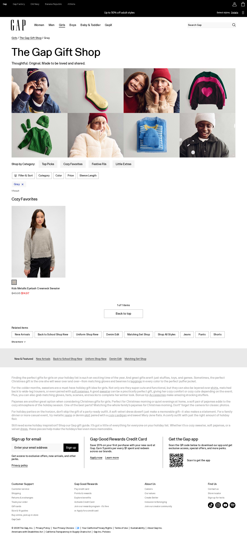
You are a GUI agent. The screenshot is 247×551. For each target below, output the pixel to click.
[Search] (234, 25)
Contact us (213, 489)
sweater (105, 391)
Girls (62, 25)
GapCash (16, 519)
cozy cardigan (117, 415)
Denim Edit (112, 334)
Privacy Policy (43, 528)
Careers (149, 489)
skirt (87, 415)
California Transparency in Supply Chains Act (68, 532)
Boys (72, 25)
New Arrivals (22, 334)
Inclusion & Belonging (156, 502)
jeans (68, 415)
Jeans (187, 334)
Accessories (157, 395)
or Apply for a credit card (86, 510)
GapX (108, 25)
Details (234, 12)
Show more (17, 342)
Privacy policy (20, 465)
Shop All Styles (167, 334)
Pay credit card (81, 489)
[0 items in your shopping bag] (242, 4)
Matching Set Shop (138, 334)
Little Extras (123, 164)
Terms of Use (121, 528)
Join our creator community (158, 506)
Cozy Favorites (72, 164)
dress (23, 429)
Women (39, 25)
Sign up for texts (216, 497)
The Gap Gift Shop (31, 37)
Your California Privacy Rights (97, 528)
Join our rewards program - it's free (91, 506)
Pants (202, 334)
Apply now (96, 457)
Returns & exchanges (22, 497)
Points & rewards (82, 493)
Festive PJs (99, 164)
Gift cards (16, 506)
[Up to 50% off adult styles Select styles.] (119, 12)
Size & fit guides (20, 510)
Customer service (20, 489)
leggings (136, 381)
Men (52, 25)
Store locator (214, 493)
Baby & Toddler (90, 25)
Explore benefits (82, 497)
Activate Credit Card (84, 502)
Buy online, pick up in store (25, 515)
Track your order (20, 502)
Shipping (16, 493)
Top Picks (48, 164)
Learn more (112, 457)
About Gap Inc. (154, 528)
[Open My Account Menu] (234, 4)
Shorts (218, 334)
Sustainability (137, 528)
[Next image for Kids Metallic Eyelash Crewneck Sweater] (61, 242)
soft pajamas (80, 391)
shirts (214, 388)
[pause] (243, 12)
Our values (150, 493)
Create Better (151, 497)
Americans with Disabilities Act (27, 532)
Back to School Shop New (53, 334)
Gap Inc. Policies (102, 532)
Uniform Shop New (87, 334)
